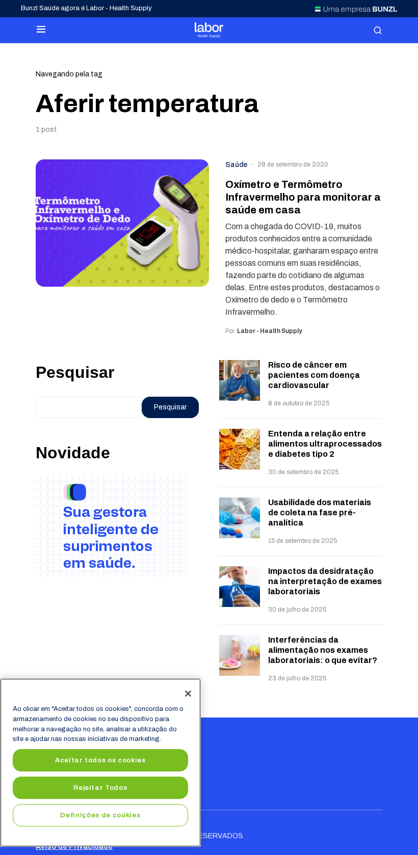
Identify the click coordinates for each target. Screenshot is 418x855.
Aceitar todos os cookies (100, 760)
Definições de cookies (100, 815)
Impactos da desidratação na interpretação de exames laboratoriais (325, 581)
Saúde (236, 165)
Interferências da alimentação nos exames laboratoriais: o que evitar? (322, 650)
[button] (41, 30)
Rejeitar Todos (100, 787)
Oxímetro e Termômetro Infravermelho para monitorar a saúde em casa (303, 197)
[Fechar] (188, 693)
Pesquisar (75, 372)
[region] (100, 762)
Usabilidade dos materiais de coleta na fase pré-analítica (319, 512)
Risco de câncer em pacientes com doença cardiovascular (314, 375)
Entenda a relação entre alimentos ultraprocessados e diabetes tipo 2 (325, 443)
